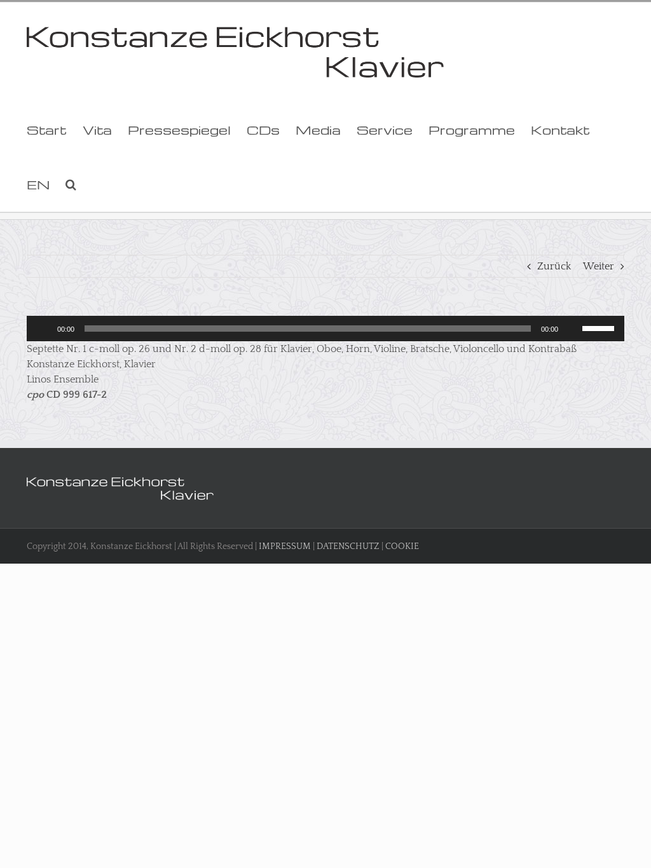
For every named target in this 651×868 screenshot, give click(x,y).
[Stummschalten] (572, 328)
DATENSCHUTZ (348, 546)
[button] (70, 184)
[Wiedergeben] (43, 328)
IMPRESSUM (285, 546)
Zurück (554, 266)
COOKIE (402, 546)
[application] (325, 328)
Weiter (598, 266)
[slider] (600, 327)
